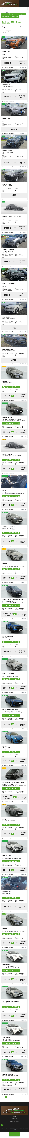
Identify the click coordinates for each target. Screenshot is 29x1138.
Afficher (4, 32)
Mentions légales (15, 1118)
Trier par (4, 27)
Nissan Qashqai (5, 16)
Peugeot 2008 (5, 14)
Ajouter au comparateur (9, 67)
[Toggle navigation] (27, 3)
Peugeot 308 (22, 14)
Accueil (14, 1116)
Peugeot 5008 (14, 14)
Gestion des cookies (14, 1121)
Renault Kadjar (14, 16)
